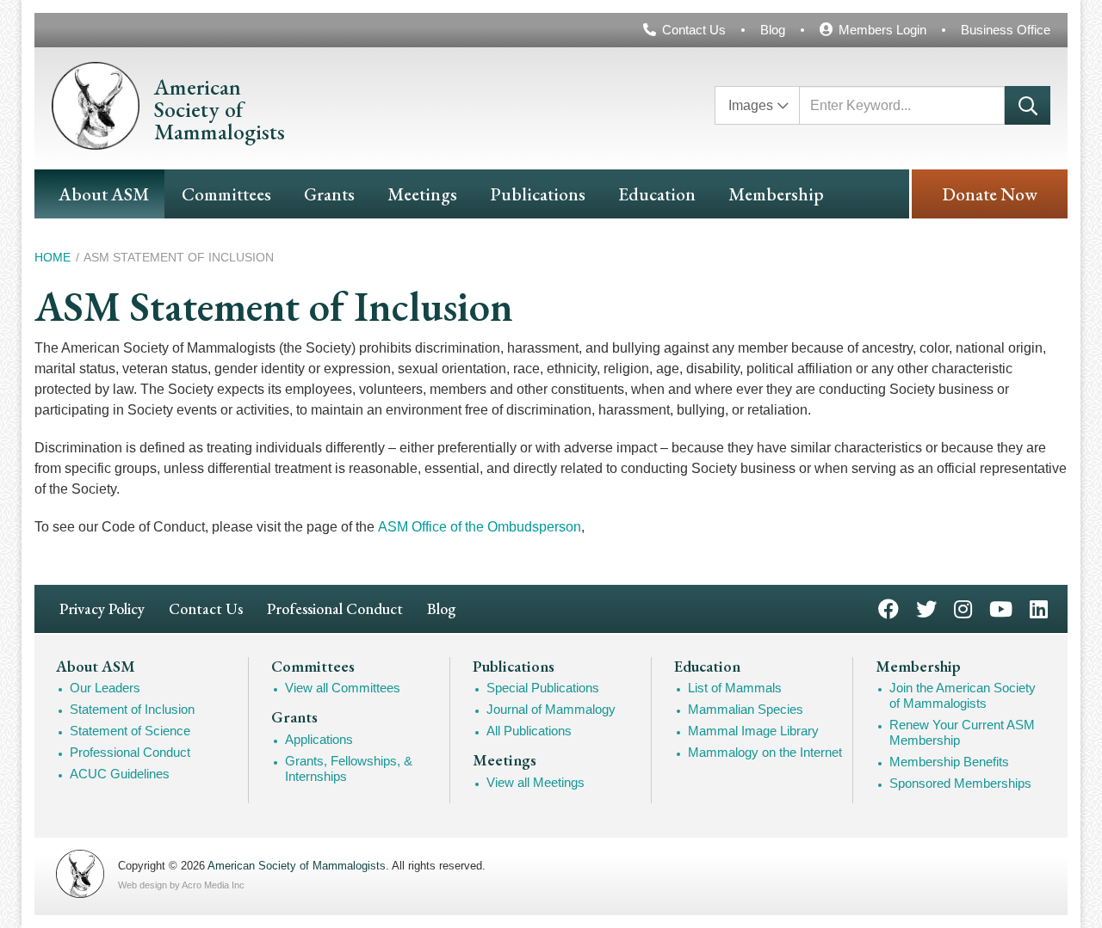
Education (657, 194)
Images (750, 105)
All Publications (529, 730)
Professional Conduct (335, 608)
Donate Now (989, 194)
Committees (226, 194)
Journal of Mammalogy (551, 709)
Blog (772, 29)
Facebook (888, 607)
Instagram (963, 607)
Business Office (1005, 29)
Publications (537, 194)
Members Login (882, 29)
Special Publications (542, 687)
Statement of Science (130, 730)
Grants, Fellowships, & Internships (348, 768)
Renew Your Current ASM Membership (962, 732)
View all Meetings (535, 782)
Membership (776, 194)
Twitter (926, 607)
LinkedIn (1039, 607)
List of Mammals (735, 687)
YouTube (1000, 607)
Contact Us (694, 29)
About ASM (104, 194)
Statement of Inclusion (132, 709)
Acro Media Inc (213, 885)
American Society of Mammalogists (296, 865)
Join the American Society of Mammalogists (962, 695)
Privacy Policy (102, 608)
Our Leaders (105, 687)
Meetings (422, 194)
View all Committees (342, 687)
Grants (329, 194)
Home (52, 257)
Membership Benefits (949, 761)
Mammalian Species (745, 709)
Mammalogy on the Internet (765, 752)
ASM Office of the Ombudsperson (479, 526)
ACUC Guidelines (120, 773)
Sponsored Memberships (960, 783)
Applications (319, 739)
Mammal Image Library (753, 730)
